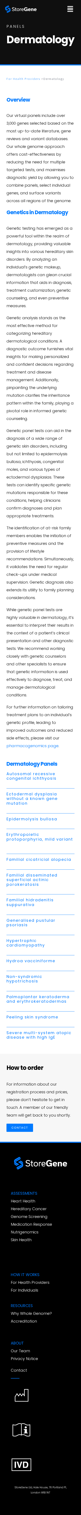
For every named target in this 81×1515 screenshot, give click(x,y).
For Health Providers (23, 79)
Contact (19, 1370)
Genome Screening (29, 1216)
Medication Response (31, 1224)
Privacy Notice (24, 1358)
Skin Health (21, 1239)
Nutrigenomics (24, 1232)
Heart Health (23, 1201)
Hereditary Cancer (29, 1208)
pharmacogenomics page (32, 745)
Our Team (20, 1351)
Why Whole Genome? (31, 1313)
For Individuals (24, 1290)
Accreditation (24, 1321)
